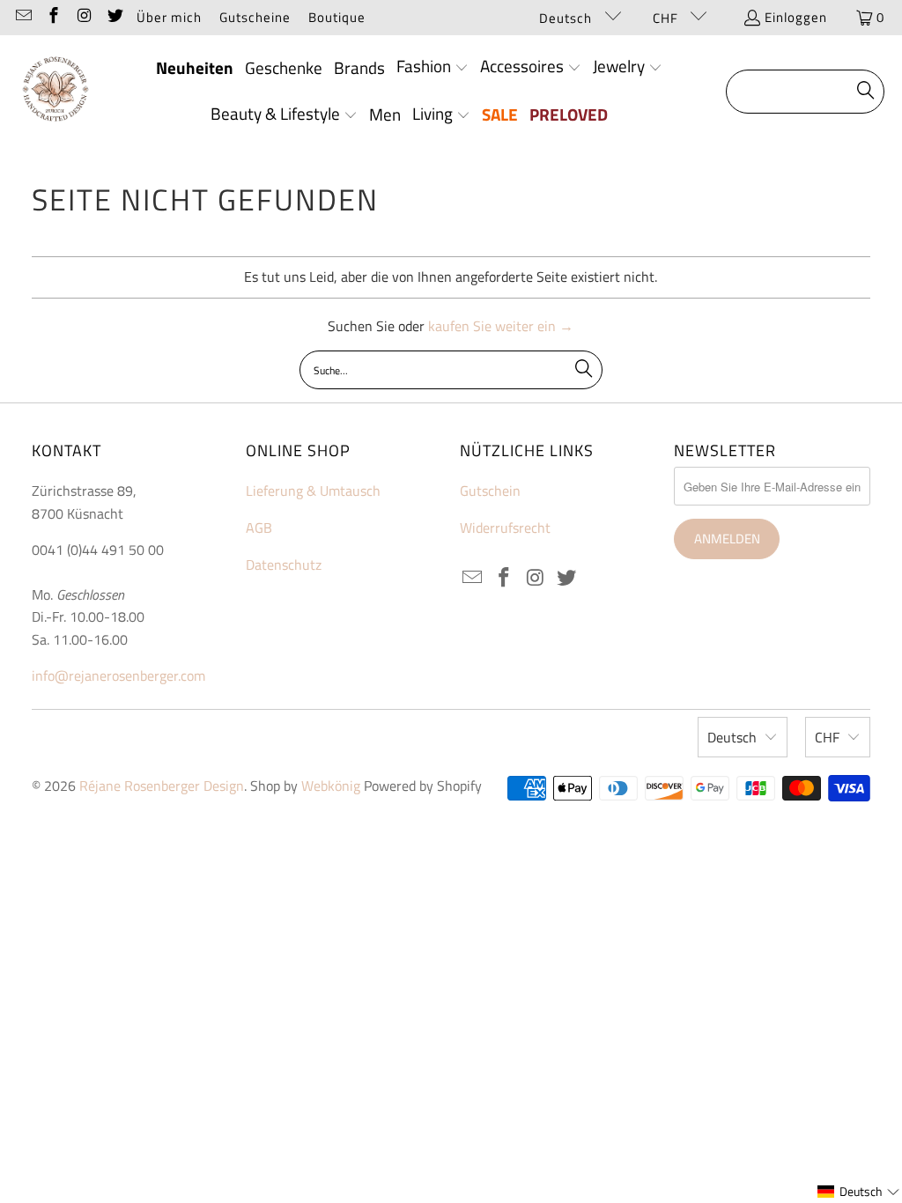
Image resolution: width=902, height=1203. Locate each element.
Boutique (337, 17)
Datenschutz (284, 564)
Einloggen (796, 17)
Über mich (169, 17)
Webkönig (330, 785)
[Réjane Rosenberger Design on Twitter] (114, 17)
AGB (259, 527)
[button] (432, 68)
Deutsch (567, 18)
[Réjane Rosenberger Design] (55, 91)
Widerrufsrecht (505, 527)
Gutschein (490, 490)
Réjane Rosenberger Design (161, 785)
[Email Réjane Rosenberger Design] (22, 17)
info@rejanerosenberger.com (118, 675)
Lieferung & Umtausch (313, 490)
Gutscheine (255, 17)
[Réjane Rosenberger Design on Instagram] (83, 17)
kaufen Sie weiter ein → (500, 325)
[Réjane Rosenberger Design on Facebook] (53, 17)
